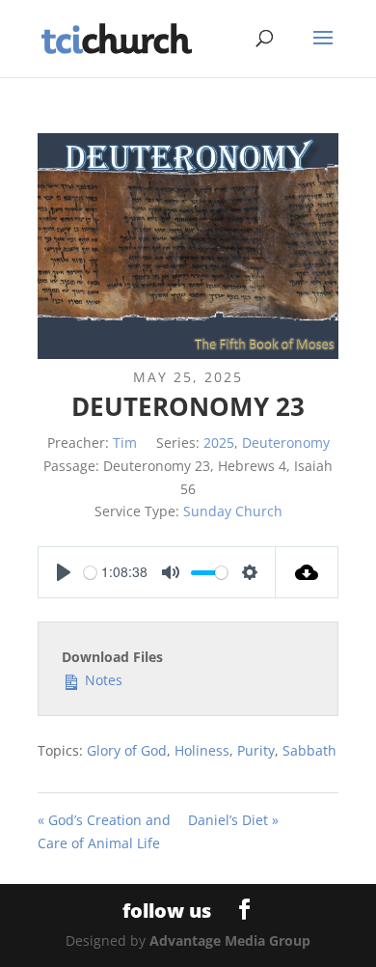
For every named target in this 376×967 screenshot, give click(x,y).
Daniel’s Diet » (233, 820)
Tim (125, 442)
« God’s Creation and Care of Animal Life (104, 831)
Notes (101, 680)
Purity (256, 750)
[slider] (90, 573)
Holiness (202, 750)
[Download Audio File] (307, 572)
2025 (218, 442)
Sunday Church (232, 511)
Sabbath (309, 750)
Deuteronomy (286, 442)
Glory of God (127, 750)
